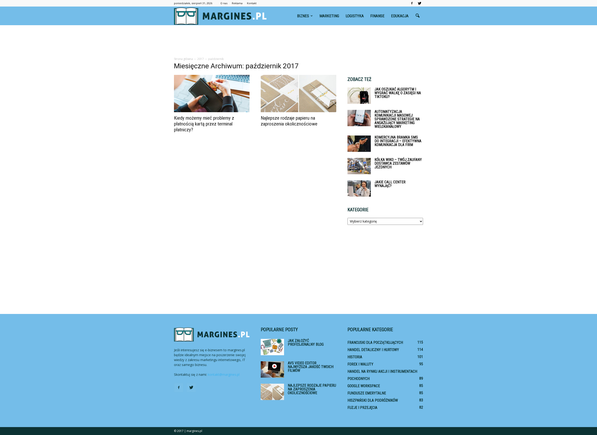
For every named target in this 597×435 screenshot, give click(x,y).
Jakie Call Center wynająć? (390, 184)
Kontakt (252, 3)
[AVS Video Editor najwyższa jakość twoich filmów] (272, 369)
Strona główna (183, 59)
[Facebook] (411, 3)
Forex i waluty (360, 364)
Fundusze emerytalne (366, 393)
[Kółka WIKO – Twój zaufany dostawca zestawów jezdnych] (359, 166)
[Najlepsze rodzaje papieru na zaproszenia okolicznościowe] (298, 93)
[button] (417, 15)
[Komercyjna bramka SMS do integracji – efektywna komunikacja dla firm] (359, 144)
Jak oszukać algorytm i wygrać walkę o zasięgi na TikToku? (398, 93)
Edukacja (400, 16)
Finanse (377, 16)
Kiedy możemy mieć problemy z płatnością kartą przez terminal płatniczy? (204, 123)
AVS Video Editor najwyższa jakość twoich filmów (310, 367)
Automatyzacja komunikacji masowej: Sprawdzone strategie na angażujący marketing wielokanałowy (397, 119)
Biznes (303, 16)
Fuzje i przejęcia (362, 407)
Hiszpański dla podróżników (372, 400)
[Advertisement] (298, 41)
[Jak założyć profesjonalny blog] (272, 347)
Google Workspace (363, 386)
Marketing (329, 16)
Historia (354, 357)
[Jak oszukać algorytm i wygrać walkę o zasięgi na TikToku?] (359, 95)
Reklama (237, 3)
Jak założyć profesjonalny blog (306, 342)
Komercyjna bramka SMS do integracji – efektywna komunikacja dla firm (398, 141)
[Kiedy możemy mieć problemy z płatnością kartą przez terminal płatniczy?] (212, 93)
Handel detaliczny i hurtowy (373, 350)
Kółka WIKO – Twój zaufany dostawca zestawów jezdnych (398, 163)
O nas (223, 3)
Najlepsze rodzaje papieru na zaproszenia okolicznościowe (289, 121)
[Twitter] (419, 3)
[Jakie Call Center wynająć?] (359, 188)
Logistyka (355, 16)
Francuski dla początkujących (375, 342)
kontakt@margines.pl (223, 374)
